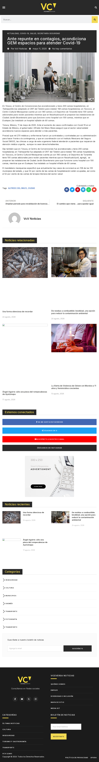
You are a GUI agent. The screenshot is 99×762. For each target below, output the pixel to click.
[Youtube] (22, 699)
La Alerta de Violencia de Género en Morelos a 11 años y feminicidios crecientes (73, 387)
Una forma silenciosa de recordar (17, 311)
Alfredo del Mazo (17, 188)
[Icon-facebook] (15, 699)
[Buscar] (95, 19)
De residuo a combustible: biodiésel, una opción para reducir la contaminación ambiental (73, 312)
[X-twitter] (28, 699)
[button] (4, 7)
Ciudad (31, 188)
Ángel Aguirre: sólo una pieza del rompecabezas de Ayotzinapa (35, 542)
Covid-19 (24, 33)
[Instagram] (35, 699)
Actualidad (13, 33)
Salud (33, 33)
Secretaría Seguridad (48, 33)
